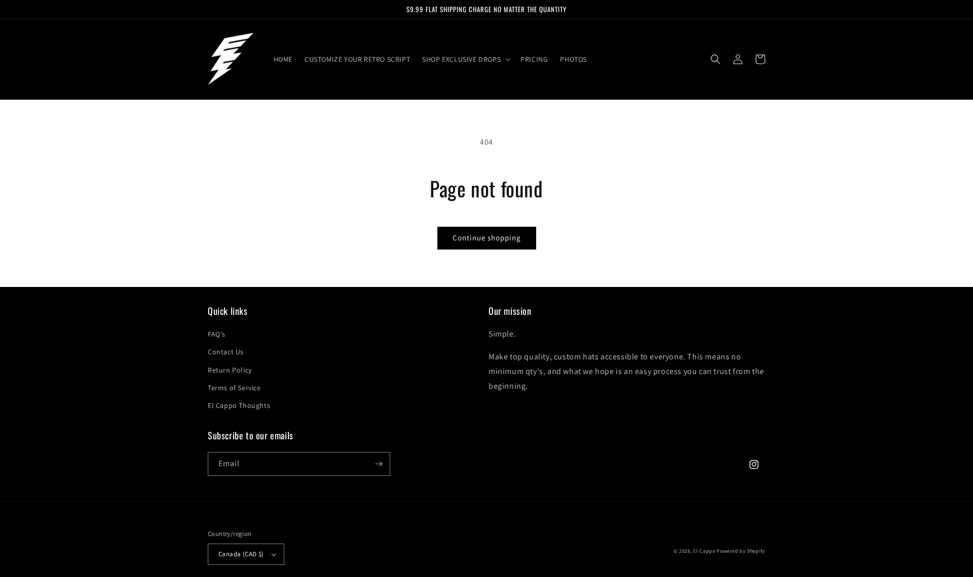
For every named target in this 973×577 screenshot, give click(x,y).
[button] (465, 59)
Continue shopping (487, 237)
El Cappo (704, 551)
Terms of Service (234, 387)
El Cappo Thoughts (239, 405)
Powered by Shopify (741, 551)
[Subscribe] (378, 464)
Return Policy (230, 370)
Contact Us (226, 351)
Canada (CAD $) (241, 554)
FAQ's (217, 334)
